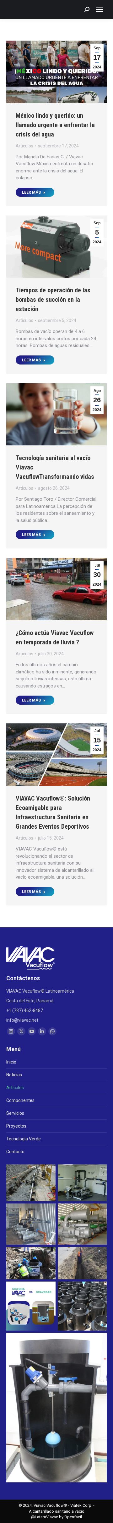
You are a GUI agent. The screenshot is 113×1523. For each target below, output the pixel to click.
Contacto (15, 1151)
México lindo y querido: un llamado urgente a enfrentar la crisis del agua (55, 125)
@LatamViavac (44, 1517)
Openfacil (73, 1517)
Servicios (15, 1113)
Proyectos (16, 1126)
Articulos (24, 145)
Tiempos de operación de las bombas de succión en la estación (53, 299)
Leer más (31, 192)
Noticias (14, 1074)
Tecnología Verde (23, 1138)
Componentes (20, 1100)
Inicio (11, 1061)
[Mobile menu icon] (99, 9)
